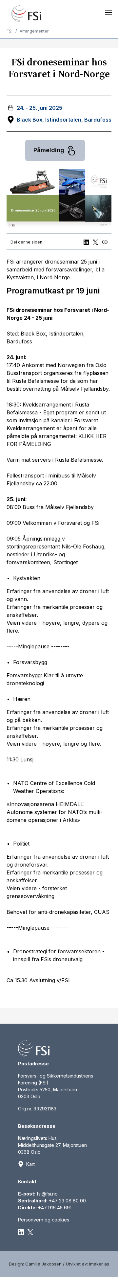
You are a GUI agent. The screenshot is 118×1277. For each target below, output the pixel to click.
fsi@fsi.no (47, 1193)
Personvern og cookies (43, 1219)
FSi (9, 31)
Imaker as (99, 1263)
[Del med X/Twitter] (96, 241)
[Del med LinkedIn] (87, 241)
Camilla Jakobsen (43, 1263)
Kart (30, 1164)
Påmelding (49, 150)
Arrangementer (34, 31)
